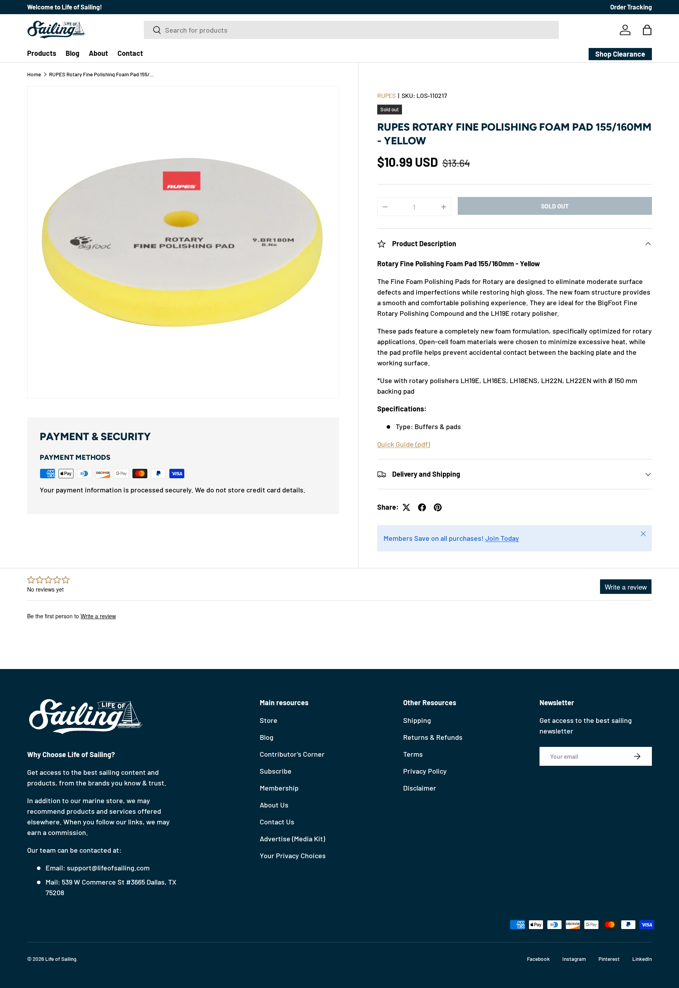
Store (268, 720)
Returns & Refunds (432, 737)
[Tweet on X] (406, 507)
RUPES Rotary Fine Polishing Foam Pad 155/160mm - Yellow (102, 74)
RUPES (386, 95)
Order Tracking (631, 7)
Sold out (555, 206)
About (98, 53)
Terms (413, 754)
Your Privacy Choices (293, 855)
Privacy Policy (425, 771)
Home (34, 74)
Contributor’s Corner (292, 754)
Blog (72, 53)
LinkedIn (642, 958)
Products (41, 53)
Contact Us (277, 821)
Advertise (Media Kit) (292, 838)
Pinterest (609, 958)
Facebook (538, 958)
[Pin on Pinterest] (438, 507)
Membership (279, 787)
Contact (130, 53)
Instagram (574, 958)
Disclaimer (419, 787)
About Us (274, 804)
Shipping (417, 720)
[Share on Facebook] (422, 507)
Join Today (502, 538)
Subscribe (276, 771)
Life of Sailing (60, 958)
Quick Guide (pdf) (403, 444)
